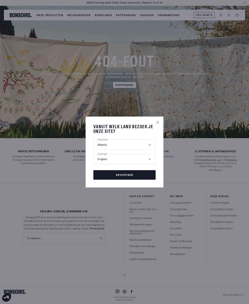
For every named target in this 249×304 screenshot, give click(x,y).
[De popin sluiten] (157, 122)
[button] (6, 297)
